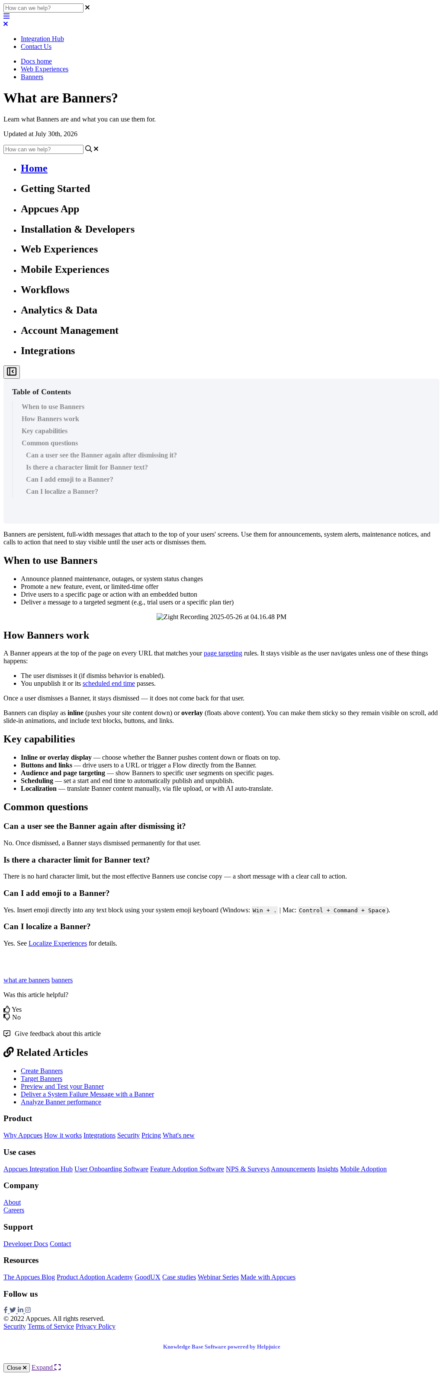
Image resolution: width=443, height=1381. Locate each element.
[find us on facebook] (6, 1310)
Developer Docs (25, 1243)
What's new (179, 1135)
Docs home (36, 61)
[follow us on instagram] (28, 1310)
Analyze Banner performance (61, 1102)
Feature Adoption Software (187, 1169)
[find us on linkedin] (21, 1310)
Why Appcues (22, 1135)
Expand (43, 1367)
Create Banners (42, 1070)
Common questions (50, 443)
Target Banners (41, 1078)
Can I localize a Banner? (62, 491)
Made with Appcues (268, 1277)
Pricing (151, 1135)
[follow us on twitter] (14, 1310)
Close (15, 1368)
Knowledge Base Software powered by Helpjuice (221, 1346)
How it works (63, 1135)
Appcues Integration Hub (38, 1169)
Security (128, 1135)
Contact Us (36, 46)
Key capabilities (44, 431)
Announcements (293, 1169)
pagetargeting (223, 653)
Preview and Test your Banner (62, 1086)
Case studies (179, 1277)
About (12, 1202)
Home (34, 168)
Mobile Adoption (363, 1169)
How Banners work (50, 418)
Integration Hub (42, 38)
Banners (32, 76)
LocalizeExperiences (58, 943)
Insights (327, 1169)
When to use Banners (53, 406)
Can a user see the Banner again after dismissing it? (101, 455)
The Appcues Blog (29, 1277)
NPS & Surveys (248, 1169)
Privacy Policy (96, 1326)
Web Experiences (44, 69)
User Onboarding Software (111, 1169)
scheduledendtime (109, 683)
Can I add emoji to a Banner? (69, 479)
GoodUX (148, 1277)
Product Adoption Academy (95, 1277)
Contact (60, 1243)
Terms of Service (51, 1326)
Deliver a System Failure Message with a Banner (87, 1094)
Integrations (99, 1135)
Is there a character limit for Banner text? (87, 467)
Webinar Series (218, 1277)
